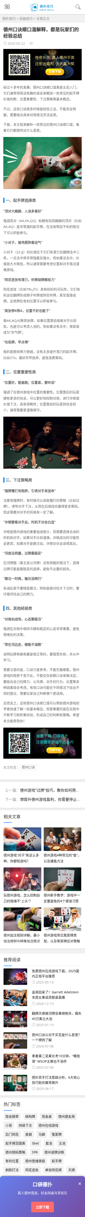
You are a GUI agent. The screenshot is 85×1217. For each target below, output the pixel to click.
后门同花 (12, 1134)
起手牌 (57, 1161)
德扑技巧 (9, 18)
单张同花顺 (53, 1170)
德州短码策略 (15, 1152)
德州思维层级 (35, 1161)
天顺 (71, 1170)
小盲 (8, 1125)
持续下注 (25, 1125)
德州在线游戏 (48, 1125)
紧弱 (28, 1134)
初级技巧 (26, 18)
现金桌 (47, 1116)
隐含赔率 (12, 1116)
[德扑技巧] (42, 11)
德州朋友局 (66, 1116)
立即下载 (42, 1207)
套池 (49, 1143)
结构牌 (30, 1116)
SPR (35, 1152)
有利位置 (12, 1161)
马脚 (41, 1134)
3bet (35, 1143)
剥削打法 (12, 1170)
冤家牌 (57, 1134)
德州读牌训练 (54, 1152)
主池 (62, 1143)
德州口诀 (28, 767)
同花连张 (31, 1170)
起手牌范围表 (15, 1143)
